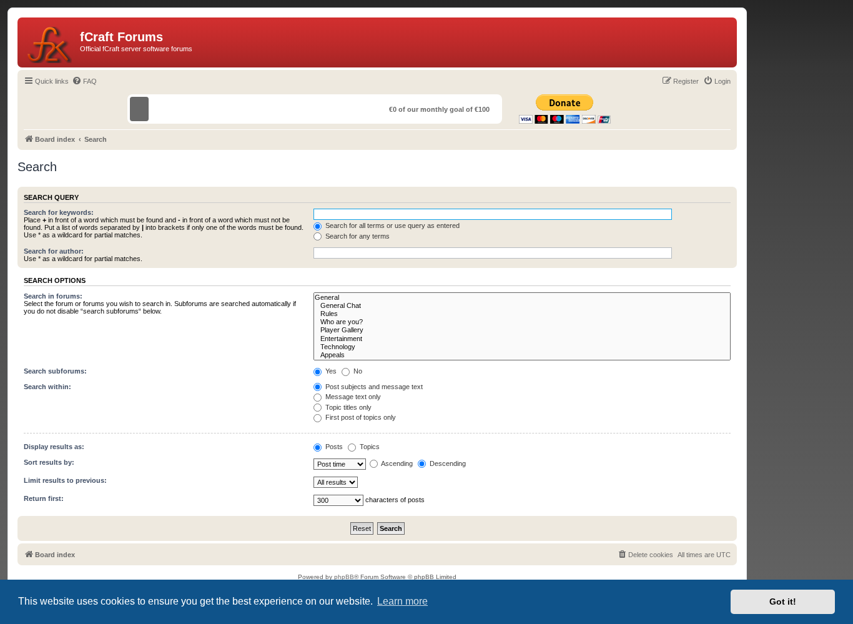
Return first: (44, 498)
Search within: (47, 386)
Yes (330, 371)
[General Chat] (522, 306)
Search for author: (54, 251)
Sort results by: (49, 462)
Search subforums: (55, 371)
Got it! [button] (782, 602)
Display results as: (54, 446)
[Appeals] (522, 355)
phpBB (344, 576)
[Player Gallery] (522, 330)
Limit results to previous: (65, 480)
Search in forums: (53, 296)
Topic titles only (347, 407)
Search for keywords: (59, 212)
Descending (447, 463)
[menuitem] (84, 81)
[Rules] (522, 314)
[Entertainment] (522, 339)
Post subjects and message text (373, 386)
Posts (333, 446)
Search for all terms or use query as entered (391, 225)
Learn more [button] (402, 601)
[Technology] (522, 347)
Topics (369, 446)
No (357, 371)
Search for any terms (356, 236)
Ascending (396, 463)
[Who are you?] (522, 322)
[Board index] (50, 42)
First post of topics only (359, 417)
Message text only (352, 396)
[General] (522, 298)
